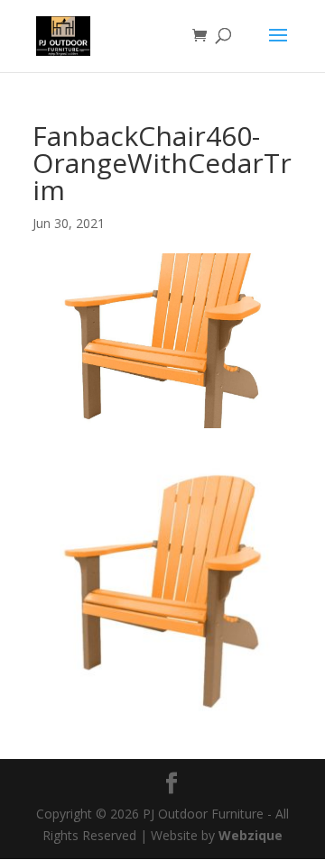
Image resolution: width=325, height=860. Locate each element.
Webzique (250, 835)
